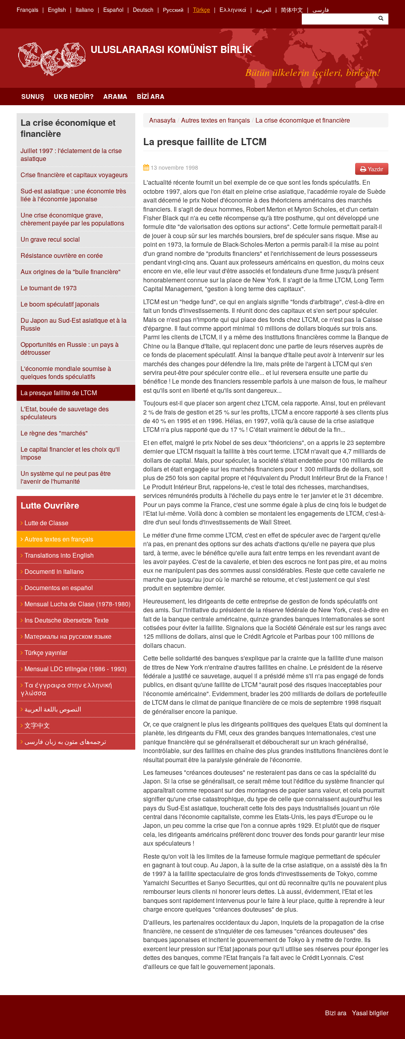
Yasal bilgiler (370, 1013)
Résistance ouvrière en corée (62, 255)
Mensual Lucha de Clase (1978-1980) (77, 603)
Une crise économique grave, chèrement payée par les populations (72, 218)
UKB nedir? (74, 96)
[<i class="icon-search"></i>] (380, 19)
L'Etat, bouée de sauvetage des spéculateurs (65, 412)
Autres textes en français (58, 538)
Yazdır (374, 169)
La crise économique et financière (302, 120)
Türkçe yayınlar (45, 652)
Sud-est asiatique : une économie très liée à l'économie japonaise (73, 194)
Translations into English (58, 555)
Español (113, 9)
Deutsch (143, 9)
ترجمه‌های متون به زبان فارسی (64, 741)
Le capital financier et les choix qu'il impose (70, 453)
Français (27, 9)
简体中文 (292, 9)
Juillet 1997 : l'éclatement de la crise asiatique (71, 154)
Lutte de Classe (45, 522)
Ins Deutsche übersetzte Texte (66, 620)
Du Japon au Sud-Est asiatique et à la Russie (74, 324)
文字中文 (36, 725)
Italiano (85, 9)
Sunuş (32, 96)
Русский (173, 9)
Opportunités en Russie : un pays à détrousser (70, 348)
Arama (115, 96)
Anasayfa (162, 120)
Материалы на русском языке (67, 636)
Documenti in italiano (53, 571)
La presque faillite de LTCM (59, 392)
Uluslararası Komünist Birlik (171, 49)
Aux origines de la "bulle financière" (71, 271)
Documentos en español (58, 587)
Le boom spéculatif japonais (60, 303)
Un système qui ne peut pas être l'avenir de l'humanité (66, 477)
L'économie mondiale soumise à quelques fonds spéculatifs (66, 372)
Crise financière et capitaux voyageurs (74, 174)
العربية (263, 9)
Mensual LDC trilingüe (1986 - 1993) (75, 668)
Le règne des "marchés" (54, 432)
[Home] (52, 59)
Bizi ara (151, 96)
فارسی (320, 9)
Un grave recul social (50, 239)
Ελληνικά (233, 9)
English (57, 9)
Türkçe (201, 9)
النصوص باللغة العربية (52, 708)
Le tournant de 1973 (49, 287)
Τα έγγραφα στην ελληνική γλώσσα (66, 688)
